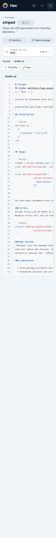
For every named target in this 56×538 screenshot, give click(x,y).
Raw (28, 67)
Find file (12, 67)
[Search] (42, 5)
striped (8, 22)
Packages (9, 17)
